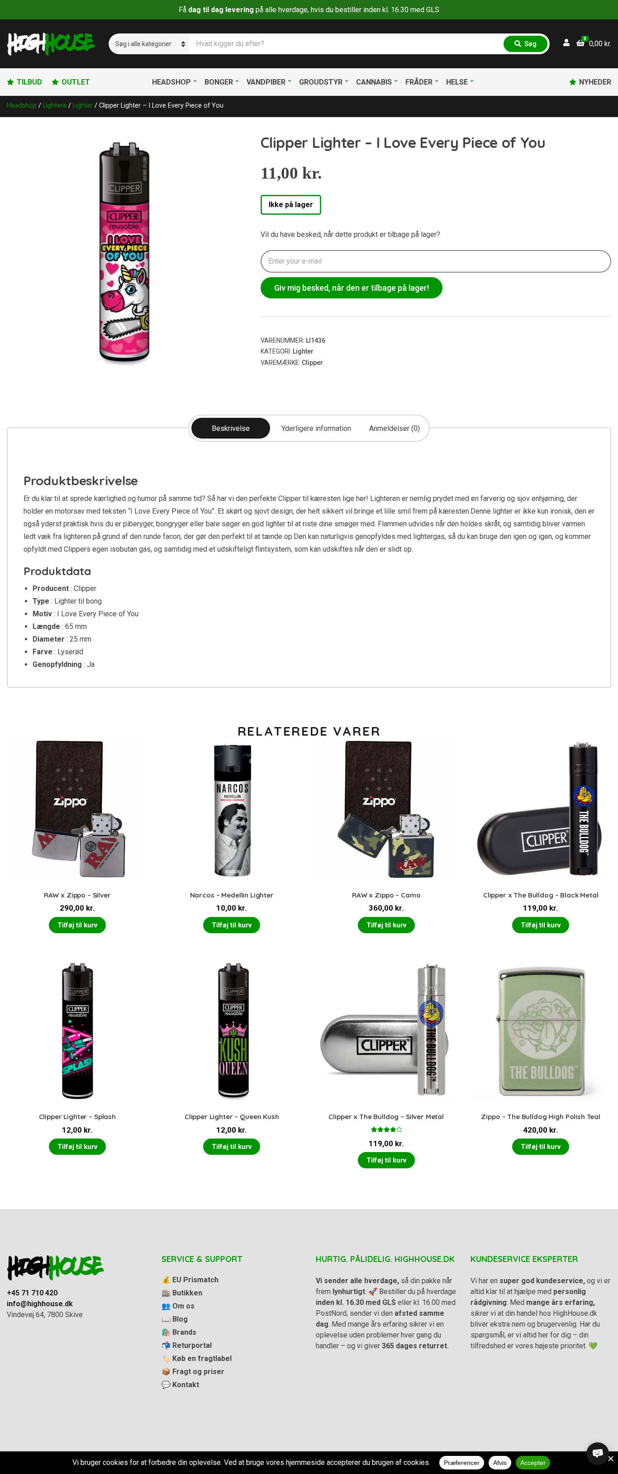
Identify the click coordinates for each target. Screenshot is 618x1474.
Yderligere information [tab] (316, 428)
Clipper (312, 362)
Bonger (218, 82)
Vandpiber (266, 82)
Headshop (171, 82)
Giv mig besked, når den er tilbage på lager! (351, 288)
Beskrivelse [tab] (231, 428)
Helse (457, 82)
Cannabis (374, 82)
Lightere (55, 105)
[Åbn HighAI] (597, 1453)
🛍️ (179, 1332)
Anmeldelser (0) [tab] (394, 428)
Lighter (83, 105)
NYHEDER (595, 82)
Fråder (419, 82)
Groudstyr (320, 82)
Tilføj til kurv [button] (77, 925)
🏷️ (197, 1358)
